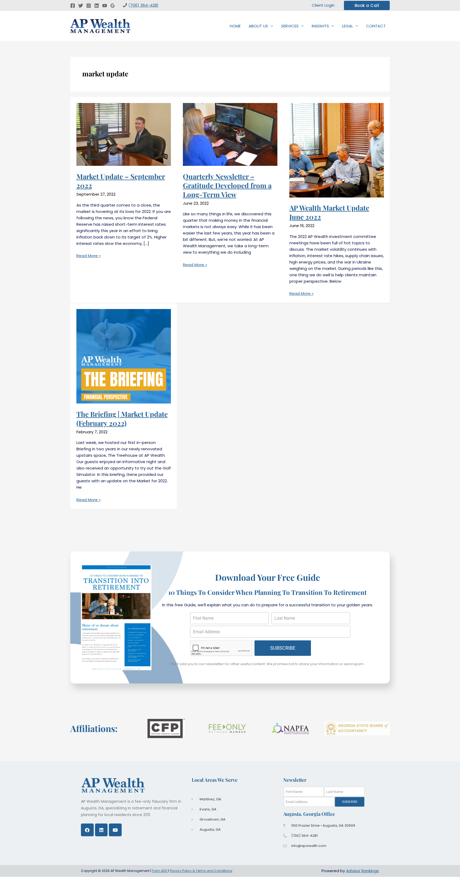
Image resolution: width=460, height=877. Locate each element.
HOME (235, 26)
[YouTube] (104, 5)
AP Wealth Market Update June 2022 (329, 212)
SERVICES (290, 26)
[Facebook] (72, 5)
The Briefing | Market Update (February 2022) (122, 418)
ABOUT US (258, 26)
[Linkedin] (96, 5)
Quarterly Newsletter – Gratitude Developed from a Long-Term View (227, 185)
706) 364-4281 (144, 5)
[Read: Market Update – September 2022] (123, 134)
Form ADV (160, 870)
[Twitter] (80, 5)
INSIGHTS (320, 26)
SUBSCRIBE (282, 648)
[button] (367, 5)
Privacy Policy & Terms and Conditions (201, 870)
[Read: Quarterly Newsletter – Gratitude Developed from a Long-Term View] (230, 134)
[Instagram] (88, 5)
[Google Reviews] (112, 5)
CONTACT (376, 26)
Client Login (323, 5)
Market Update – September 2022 (120, 181)
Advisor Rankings (362, 871)
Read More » (88, 255)
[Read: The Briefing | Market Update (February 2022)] (123, 356)
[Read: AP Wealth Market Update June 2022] (336, 150)
